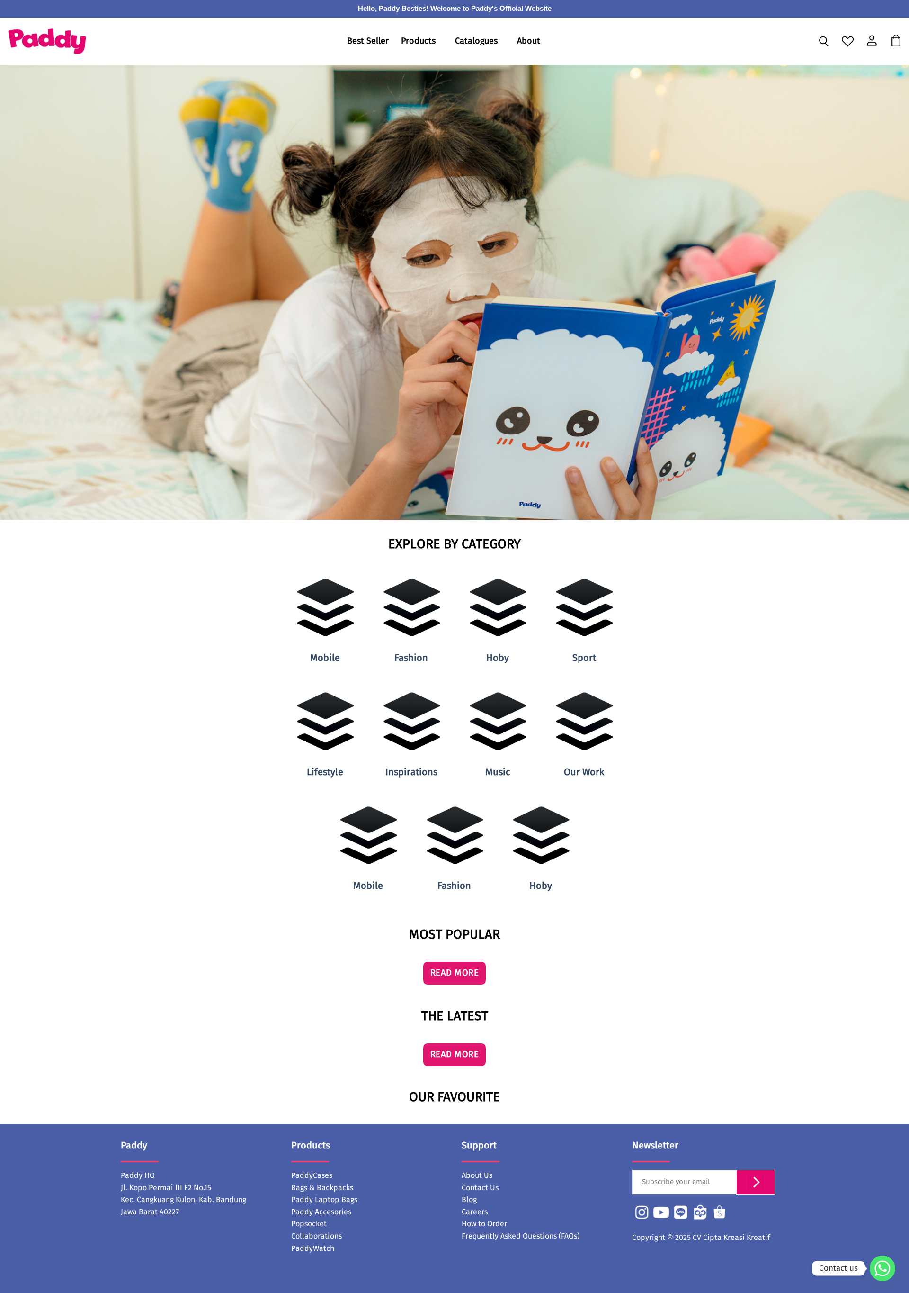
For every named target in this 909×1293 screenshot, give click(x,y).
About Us (477, 1175)
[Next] (878, 855)
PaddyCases (311, 1175)
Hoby (497, 658)
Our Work (584, 772)
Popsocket (309, 1224)
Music (497, 772)
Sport (584, 658)
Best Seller (368, 41)
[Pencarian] (823, 42)
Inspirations (411, 772)
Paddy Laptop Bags (324, 1199)
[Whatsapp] (882, 1268)
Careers (475, 1212)
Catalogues (476, 41)
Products (418, 41)
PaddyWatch (312, 1248)
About (528, 41)
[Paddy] (47, 41)
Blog (469, 1199)
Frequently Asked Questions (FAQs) (520, 1236)
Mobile (325, 658)
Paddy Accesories (321, 1212)
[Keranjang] (896, 41)
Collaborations (316, 1236)
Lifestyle (325, 772)
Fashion (411, 658)
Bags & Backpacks (322, 1188)
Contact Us (480, 1188)
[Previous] (30, 855)
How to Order (484, 1224)
